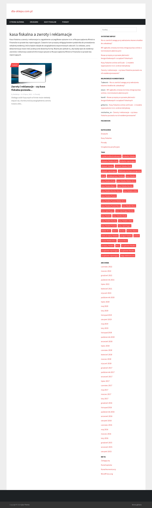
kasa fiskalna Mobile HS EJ (126, 181)
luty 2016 (104, 438)
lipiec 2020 (105, 302)
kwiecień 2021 (106, 288)
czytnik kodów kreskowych (111, 156)
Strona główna (17, 22)
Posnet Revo (122, 241)
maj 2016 (104, 429)
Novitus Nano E (132, 231)
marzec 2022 (106, 271)
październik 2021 (107, 280)
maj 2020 (104, 306)
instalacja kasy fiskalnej (115, 176)
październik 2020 (107, 297)
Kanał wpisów (106, 465)
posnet (136, 236)
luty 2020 (104, 310)
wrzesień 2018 (106, 341)
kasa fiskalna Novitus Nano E (111, 191)
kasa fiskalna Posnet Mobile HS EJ (114, 201)
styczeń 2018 (106, 363)
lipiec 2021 (105, 284)
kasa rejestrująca (108, 211)
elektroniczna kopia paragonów (130, 171)
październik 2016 (107, 412)
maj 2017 (104, 390)
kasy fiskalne (106, 216)
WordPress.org (107, 474)
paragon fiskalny (126, 236)
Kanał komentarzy (108, 469)
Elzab (103, 176)
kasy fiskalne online (126, 221)
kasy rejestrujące (124, 226)
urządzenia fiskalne (128, 246)
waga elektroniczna (128, 256)
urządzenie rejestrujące (110, 256)
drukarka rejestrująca (127, 161)
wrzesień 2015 (106, 447)
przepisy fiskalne (108, 246)
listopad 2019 (106, 315)
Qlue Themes (25, 505)
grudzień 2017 (106, 368)
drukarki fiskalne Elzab (123, 166)
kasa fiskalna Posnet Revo (111, 206)
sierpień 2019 (106, 319)
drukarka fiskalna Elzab (110, 161)
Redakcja (16, 94)
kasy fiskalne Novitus (109, 221)
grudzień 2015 (106, 442)
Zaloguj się (105, 460)
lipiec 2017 (105, 381)
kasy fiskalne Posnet (109, 226)
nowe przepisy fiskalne (110, 236)
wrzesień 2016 (106, 416)
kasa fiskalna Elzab (108, 181)
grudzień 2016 (106, 403)
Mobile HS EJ (106, 231)
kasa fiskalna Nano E (109, 186)
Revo (118, 246)
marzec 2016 (106, 434)
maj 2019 (104, 324)
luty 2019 (104, 328)
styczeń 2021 (106, 293)
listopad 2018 (106, 332)
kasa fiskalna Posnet (109, 196)
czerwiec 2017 (106, 385)
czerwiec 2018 (106, 350)
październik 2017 (107, 372)
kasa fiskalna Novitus (125, 186)
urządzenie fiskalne (127, 251)
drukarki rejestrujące (109, 171)
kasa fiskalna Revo (128, 206)
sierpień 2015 (106, 451)
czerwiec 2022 (106, 266)
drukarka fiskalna (129, 156)
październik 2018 (107, 337)
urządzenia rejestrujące (110, 251)
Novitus (122, 231)
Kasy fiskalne (50, 22)
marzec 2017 (106, 394)
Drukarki (34, 22)
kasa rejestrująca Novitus (125, 211)
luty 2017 (104, 398)
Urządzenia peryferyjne (110, 147)
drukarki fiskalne (107, 166)
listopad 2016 (106, 407)
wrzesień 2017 (106, 376)
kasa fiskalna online (130, 191)
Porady (65, 22)
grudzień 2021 (106, 275)
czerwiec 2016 (106, 425)
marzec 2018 (106, 359)
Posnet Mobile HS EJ (109, 241)
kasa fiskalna (130, 176)
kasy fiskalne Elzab (119, 216)
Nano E (115, 231)
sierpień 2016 (106, 420)
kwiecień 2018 (106, 354)
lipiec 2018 (105, 346)
